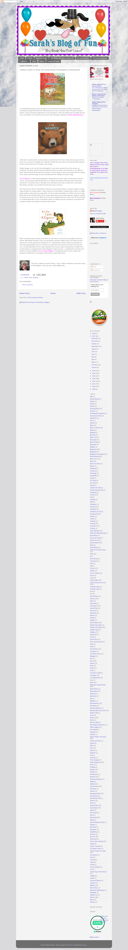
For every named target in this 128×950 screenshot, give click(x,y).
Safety (92, 781)
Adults (92, 401)
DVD (91, 554)
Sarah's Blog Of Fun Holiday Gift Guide (99, 94)
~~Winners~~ (24, 61)
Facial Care (93, 561)
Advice (92, 404)
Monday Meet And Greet (98, 710)
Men (91, 698)
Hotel (91, 646)
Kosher (92, 668)
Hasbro (92, 615)
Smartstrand (94, 796)
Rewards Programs (96, 779)
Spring (92, 820)
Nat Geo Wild (94, 722)
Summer (92, 834)
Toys (91, 857)
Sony (91, 815)
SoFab (92, 810)
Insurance (93, 651)
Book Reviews (94, 456)
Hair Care (93, 610)
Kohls (92, 665)
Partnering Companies (100, 58)
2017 (94, 336)
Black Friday (94, 442)
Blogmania (93, 449)
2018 (94, 333)
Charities (93, 507)
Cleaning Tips (94, 514)
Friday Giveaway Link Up (98, 582)
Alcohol (92, 406)
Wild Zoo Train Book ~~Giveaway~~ (98, 98)
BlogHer (92, 447)
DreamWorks (94, 547)
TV (91, 869)
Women (92, 902)
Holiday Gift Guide (53, 61)
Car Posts (93, 480)
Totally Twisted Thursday (98, 851)
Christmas (93, 509)
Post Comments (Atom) (35, 297)
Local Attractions (95, 677)
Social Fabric (94, 805)
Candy (92, 478)
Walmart (92, 885)
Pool (91, 755)
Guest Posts (94, 608)
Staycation (93, 829)
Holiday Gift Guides (96, 627)
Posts (94, 267)
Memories (93, 696)
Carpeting (93, 492)
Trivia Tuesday (94, 867)
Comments (96, 270)
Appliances (93, 418)
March (94, 362)
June (93, 354)
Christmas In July (95, 511)
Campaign (93, 473)
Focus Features (95, 573)
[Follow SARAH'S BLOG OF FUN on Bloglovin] (98, 238)
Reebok (92, 772)
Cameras (93, 471)
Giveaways (93, 606)
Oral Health (93, 729)
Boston (92, 466)
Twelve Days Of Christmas (98, 872)
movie (92, 715)
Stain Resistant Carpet (97, 822)
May (93, 357)
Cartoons (93, 495)
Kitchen (92, 663)
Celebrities (93, 504)
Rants (92, 764)
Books (26, 277)
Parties (92, 743)
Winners (92, 897)
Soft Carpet (93, 812)
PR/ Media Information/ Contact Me (62, 58)
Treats (92, 862)
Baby (91, 425)
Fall (91, 566)
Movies (92, 717)
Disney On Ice (94, 540)
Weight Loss (94, 895)
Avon (91, 420)
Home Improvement (96, 642)
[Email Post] (33, 274)
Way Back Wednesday (97, 890)
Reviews (92, 776)
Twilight (92, 876)
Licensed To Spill (95, 673)
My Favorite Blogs (83, 58)
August (94, 349)
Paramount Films (95, 741)
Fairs (91, 563)
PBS (91, 745)
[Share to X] (41, 275)
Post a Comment (27, 284)
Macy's (92, 682)
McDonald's (93, 691)
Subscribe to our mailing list (97, 285)
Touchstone (93, 855)
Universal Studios (95, 880)
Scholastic (93, 788)
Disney (42, 61)
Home (22, 58)
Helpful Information (96, 625)
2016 (94, 370)
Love (91, 680)
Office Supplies (95, 727)
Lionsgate (93, 675)
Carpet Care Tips (95, 487)
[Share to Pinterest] (45, 275)
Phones (92, 750)
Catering (92, 499)
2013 (94, 378)
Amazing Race (94, 408)
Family (92, 568)
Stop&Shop (93, 832)
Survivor (92, 836)
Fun (91, 594)
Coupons (93, 526)
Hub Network (94, 649)
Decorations (94, 535)
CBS (91, 502)
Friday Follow (94, 580)
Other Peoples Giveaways (98, 737)
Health (92, 618)
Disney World (94, 542)
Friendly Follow (95, 586)
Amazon (92, 411)
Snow (92, 803)
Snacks (92, 800)
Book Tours (93, 459)
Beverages (93, 439)
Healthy (92, 620)
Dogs (91, 545)
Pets (91, 748)
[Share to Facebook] (43, 275)
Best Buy (93, 435)
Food (91, 575)
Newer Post (25, 293)
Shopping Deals (95, 793)
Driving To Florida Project (98, 550)
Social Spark (94, 808)
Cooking (92, 523)
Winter (92, 899)
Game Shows (94, 596)
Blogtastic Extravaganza (97, 454)
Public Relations (95, 762)
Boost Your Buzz (95, 463)
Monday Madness (95, 708)
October (94, 344)
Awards (29, 58)
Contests (93, 521)
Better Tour (93, 437)
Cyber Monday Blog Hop (98, 533)
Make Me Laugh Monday (98, 685)
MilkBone (93, 701)
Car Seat (93, 483)
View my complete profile (98, 213)
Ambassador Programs (97, 413)
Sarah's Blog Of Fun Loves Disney (99, 85)
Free (91, 578)
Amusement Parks (96, 416)
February (95, 365)
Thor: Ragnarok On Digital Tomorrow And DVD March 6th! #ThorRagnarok (99, 89)
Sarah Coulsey (97, 211)
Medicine (93, 693)
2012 (94, 381)
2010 (94, 386)
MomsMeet (93, 705)
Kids (30, 277)
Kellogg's (93, 656)
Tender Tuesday (95, 846)
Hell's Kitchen (94, 622)
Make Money (94, 689)
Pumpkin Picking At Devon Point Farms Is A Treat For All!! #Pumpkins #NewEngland (100, 108)
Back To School (95, 427)
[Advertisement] (102, 127)
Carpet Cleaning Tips (96, 490)
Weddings (93, 892)
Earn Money (94, 558)
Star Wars (93, 827)
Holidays (92, 632)
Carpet (92, 485)
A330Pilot (70, 945)
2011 (94, 384)
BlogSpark (93, 451)
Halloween (93, 613)
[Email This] (37, 275)
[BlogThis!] (39, 275)
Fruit (91, 591)
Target (92, 844)
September (95, 346)
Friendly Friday (95, 589)
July (93, 351)
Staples (92, 824)
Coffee (92, 519)
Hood (91, 644)
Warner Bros (94, 888)
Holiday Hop (94, 629)
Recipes (92, 769)
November (95, 341)
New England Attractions (97, 725)
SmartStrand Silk (95, 798)
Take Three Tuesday (96, 841)
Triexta (92, 864)
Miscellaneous (94, 703)
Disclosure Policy (41, 58)
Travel (34, 61)
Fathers (92, 570)
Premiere (93, 757)
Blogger (84, 945)
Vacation (92, 883)
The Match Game (95, 848)
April (93, 359)
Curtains (92, 528)
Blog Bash (93, 444)
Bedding (92, 432)
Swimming (93, 839)
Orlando (92, 734)
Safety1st (93, 784)
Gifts (91, 601)
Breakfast (93, 468)
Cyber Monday (94, 531)
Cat (91, 497)
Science (92, 791)
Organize (93, 732)
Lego (91, 670)
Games (92, 598)
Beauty (92, 430)
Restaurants (94, 774)
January (94, 367)
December (95, 338)
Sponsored (93, 817)
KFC (91, 658)
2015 (94, 373)
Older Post (81, 293)
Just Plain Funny (95, 654)
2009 (94, 389)
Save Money (94, 786)
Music (92, 720)
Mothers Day (94, 713)
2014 (94, 376)
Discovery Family (95, 538)
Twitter (92, 878)
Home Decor (94, 639)
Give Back (93, 603)
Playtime (92, 753)
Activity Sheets (94, 399)
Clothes (92, 516)
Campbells (93, 475)
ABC (91, 396)
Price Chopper (94, 760)
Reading (35, 277)
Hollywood (93, 634)
